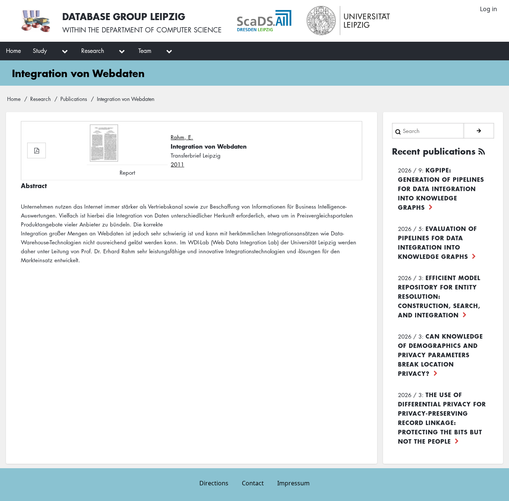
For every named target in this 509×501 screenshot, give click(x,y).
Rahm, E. (182, 137)
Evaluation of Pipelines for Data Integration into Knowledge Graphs (437, 242)
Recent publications (433, 151)
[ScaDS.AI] (264, 21)
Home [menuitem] (13, 51)
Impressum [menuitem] (293, 483)
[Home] (35, 21)
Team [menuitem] (144, 51)
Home (13, 98)
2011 (177, 164)
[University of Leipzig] (349, 21)
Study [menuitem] (40, 51)
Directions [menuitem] (213, 483)
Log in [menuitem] (488, 9)
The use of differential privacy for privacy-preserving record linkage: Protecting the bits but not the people (442, 417)
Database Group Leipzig (123, 16)
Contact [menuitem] (253, 483)
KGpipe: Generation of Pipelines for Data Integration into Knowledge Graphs (441, 188)
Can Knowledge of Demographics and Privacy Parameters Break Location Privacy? (440, 355)
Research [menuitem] (92, 51)
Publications (73, 98)
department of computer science (162, 29)
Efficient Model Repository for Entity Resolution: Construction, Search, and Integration (439, 296)
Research (40, 98)
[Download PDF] (36, 150)
